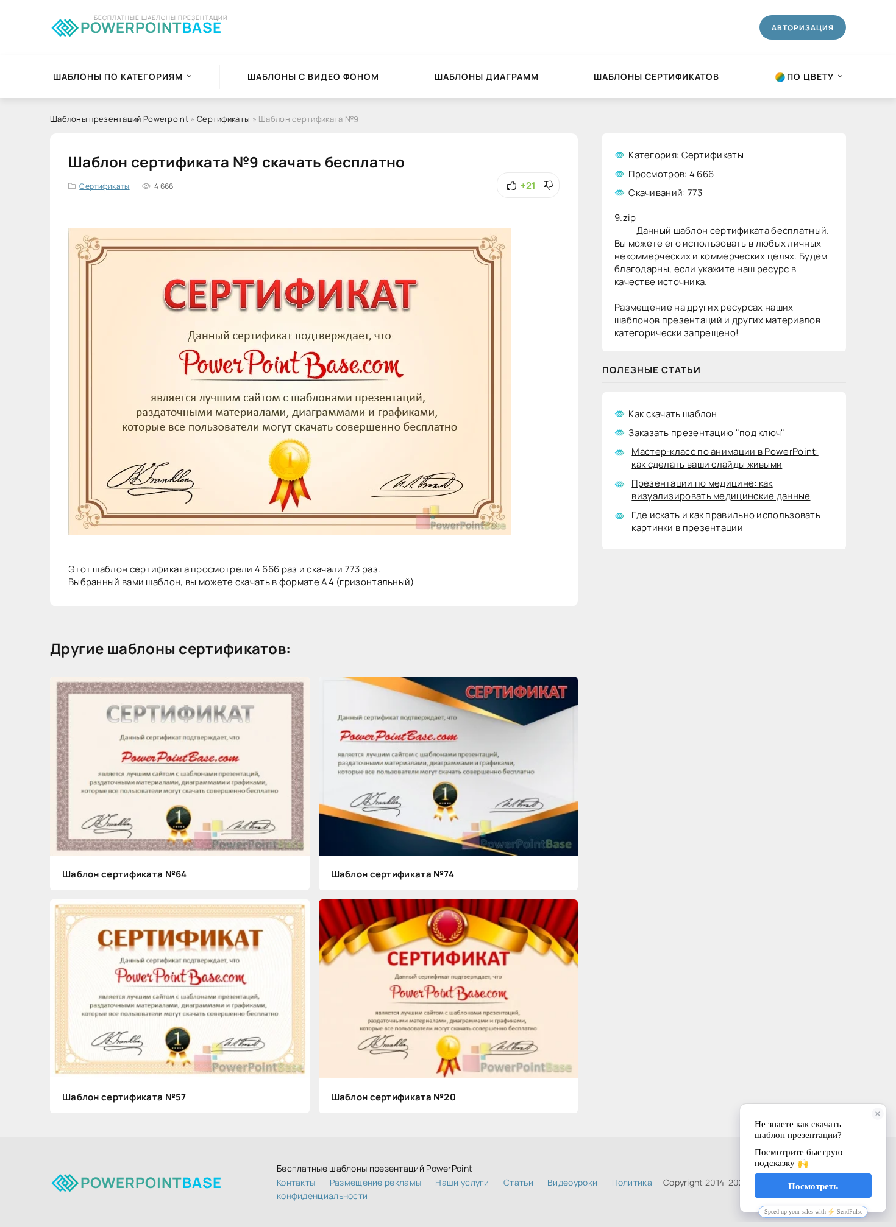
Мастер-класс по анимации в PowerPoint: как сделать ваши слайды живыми (724, 458)
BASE (151, 25)
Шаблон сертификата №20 (394, 1097)
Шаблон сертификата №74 (393, 874)
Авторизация (803, 28)
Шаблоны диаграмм (487, 76)
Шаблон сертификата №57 (124, 1097)
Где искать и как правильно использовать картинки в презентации (725, 521)
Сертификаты (104, 186)
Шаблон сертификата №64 (124, 874)
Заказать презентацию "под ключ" (706, 432)
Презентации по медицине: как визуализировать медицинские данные (720, 489)
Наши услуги (462, 1182)
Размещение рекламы (375, 1182)
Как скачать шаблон (672, 413)
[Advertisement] (724, 662)
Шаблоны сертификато (656, 76)
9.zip (625, 217)
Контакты (296, 1182)
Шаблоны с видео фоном (313, 76)
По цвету (810, 76)
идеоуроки (572, 1182)
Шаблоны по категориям (118, 76)
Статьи (518, 1182)
